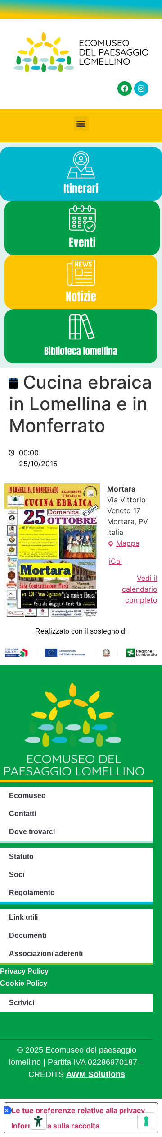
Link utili (23, 917)
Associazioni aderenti (46, 953)
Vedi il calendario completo (140, 589)
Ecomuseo (27, 795)
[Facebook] (124, 88)
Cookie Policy (23, 983)
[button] (81, 123)
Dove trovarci (32, 831)
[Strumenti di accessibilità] (38, 1121)
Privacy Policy (24, 971)
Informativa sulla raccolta (55, 1125)
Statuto (21, 856)
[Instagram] (141, 88)
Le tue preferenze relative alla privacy (78, 1110)
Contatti (22, 813)
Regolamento (32, 892)
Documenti (27, 935)
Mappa (123, 543)
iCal (115, 561)
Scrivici (21, 1003)
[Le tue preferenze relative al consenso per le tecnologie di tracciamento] (146, 1121)
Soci (16, 874)
